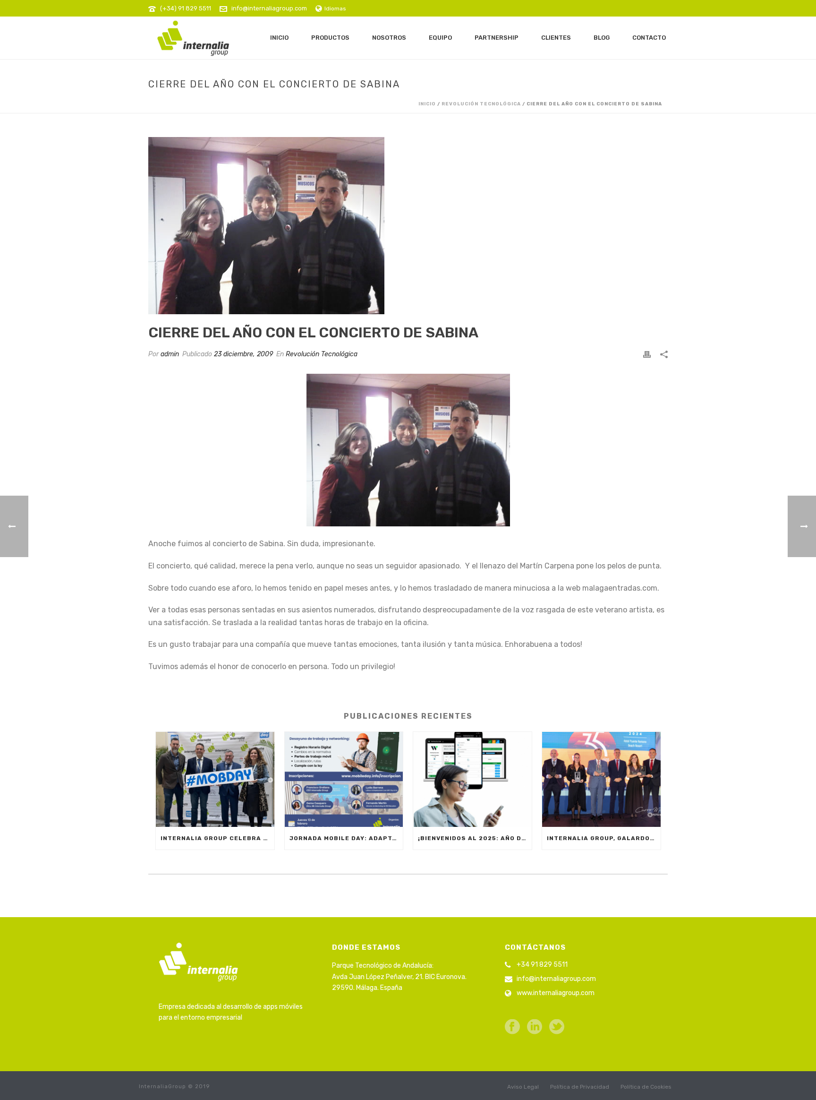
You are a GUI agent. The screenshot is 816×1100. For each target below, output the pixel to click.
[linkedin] (534, 1027)
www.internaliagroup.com (556, 993)
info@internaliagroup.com (269, 8)
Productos (330, 37)
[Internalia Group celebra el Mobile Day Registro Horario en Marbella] (215, 779)
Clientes (556, 37)
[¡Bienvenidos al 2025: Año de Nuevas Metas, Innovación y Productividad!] (472, 779)
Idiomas (335, 8)
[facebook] (512, 1027)
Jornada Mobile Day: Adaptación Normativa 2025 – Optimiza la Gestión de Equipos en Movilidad (346, 838)
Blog (602, 37)
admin (170, 354)
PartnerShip (496, 37)
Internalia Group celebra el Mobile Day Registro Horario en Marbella (217, 838)
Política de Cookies (646, 1086)
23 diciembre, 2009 (243, 354)
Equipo (440, 37)
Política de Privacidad (579, 1086)
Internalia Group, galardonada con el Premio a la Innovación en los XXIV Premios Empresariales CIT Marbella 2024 (604, 838)
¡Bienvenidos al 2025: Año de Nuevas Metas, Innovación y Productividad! (475, 838)
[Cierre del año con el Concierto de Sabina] (408, 225)
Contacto (649, 37)
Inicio (279, 37)
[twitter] (556, 1027)
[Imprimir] (647, 354)
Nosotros (389, 37)
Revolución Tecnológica (481, 104)
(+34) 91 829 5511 (185, 8)
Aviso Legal (523, 1086)
